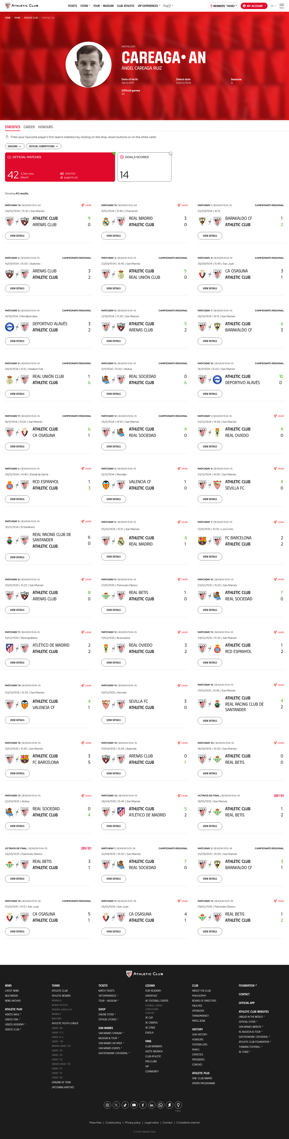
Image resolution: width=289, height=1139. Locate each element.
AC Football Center (156, 1000)
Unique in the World (251, 1016)
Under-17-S (57, 1032)
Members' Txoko (224, 6)
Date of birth (130, 79)
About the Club (201, 990)
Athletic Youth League (65, 1023)
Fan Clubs (151, 1061)
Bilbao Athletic (60, 1004)
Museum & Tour (108, 1038)
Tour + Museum (108, 1000)
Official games (131, 90)
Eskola (149, 1032)
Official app (247, 1003)
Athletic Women (61, 995)
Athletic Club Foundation (254, 1041)
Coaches (149, 1012)
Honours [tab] (45, 126)
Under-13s (57, 1050)
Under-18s (57, 1028)
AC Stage (150, 1027)
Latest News (12, 990)
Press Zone (198, 1020)
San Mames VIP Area (110, 1043)
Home (8, 17)
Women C (56, 1013)
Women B (56, 1000)
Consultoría (151, 1009)
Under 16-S (57, 1037)
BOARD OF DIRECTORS (204, 1000)
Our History (199, 1034)
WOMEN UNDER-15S (61, 1045)
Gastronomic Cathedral (113, 1053)
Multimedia (11, 995)
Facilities (197, 1005)
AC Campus (151, 1022)
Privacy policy (133, 1122)
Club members (153, 1046)
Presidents (198, 1059)
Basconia (57, 1018)
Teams (17, 17)
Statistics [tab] (12, 126)
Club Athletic (153, 1056)
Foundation (246, 985)
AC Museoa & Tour (250, 1031)
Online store (106, 1014)
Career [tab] (29, 126)
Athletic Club (31, 17)
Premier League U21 (62, 1009)
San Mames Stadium (110, 1033)
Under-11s (57, 1072)
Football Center (153, 1005)
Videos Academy (14, 1024)
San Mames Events (109, 1048)
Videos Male (12, 1014)
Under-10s (57, 1077)
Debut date (183, 79)
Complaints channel (188, 1122)
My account (255, 6)
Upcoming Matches (63, 1087)
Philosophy (199, 995)
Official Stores (108, 1019)
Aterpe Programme (203, 1083)
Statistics (197, 1054)
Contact (244, 994)
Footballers (199, 1044)
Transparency (200, 1015)
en (272, 5)
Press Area (95, 1122)
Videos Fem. (11, 1019)
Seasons (236, 79)
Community (152, 1071)
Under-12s (57, 1059)
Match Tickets (107, 990)
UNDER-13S (57, 1054)
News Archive (13, 1000)
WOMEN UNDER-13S (61, 1063)
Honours (197, 1039)
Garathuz (151, 995)
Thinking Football (250, 1046)
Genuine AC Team (61, 1082)
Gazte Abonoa (154, 1051)
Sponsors (198, 1010)
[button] (60, 167)
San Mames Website (250, 1026)
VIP (147, 1066)
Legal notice (152, 1122)
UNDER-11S (57, 1068)
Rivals (196, 1049)
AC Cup (149, 1017)
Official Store (247, 1021)
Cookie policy (113, 1122)
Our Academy (153, 990)
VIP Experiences (107, 995)
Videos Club (12, 1029)
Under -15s (57, 1041)
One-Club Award (202, 1078)
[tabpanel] (144, 541)
